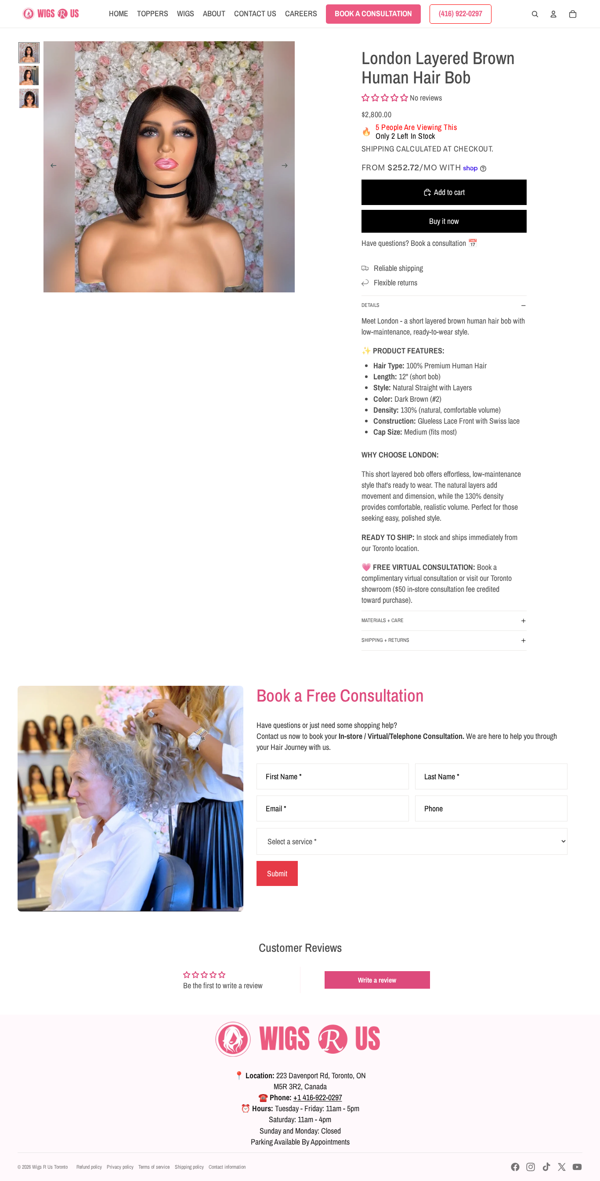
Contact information (227, 1166)
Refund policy (89, 1166)
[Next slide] (287, 166)
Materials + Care (382, 620)
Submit (277, 873)
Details (370, 305)
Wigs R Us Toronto (50, 1166)
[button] (384, 97)
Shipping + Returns (385, 640)
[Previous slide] (50, 166)
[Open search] (535, 14)
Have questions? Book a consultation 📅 (419, 243)
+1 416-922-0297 (317, 1097)
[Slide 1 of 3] (29, 52)
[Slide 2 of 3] (29, 75)
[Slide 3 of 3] (29, 98)
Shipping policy (189, 1166)
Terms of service (154, 1166)
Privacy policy (120, 1166)
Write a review (377, 980)
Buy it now (444, 221)
